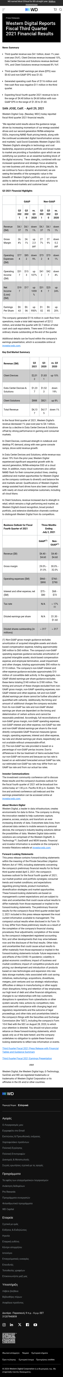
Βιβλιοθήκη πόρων (12, 1297)
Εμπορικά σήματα (40, 1353)
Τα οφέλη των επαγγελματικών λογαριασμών (25, 1180)
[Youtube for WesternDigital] (35, 1325)
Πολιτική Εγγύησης (12, 1148)
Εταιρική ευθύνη (10, 1241)
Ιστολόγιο (7, 1253)
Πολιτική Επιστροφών (13, 1153)
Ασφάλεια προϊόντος (13, 1302)
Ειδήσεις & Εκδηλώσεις (14, 1229)
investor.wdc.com (11, 345)
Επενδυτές (7, 1264)
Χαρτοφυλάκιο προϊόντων (15, 1142)
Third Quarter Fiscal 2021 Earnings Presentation (27, 1058)
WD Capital (8, 1209)
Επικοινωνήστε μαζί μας (14, 1276)
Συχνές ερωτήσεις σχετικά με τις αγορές (22, 1165)
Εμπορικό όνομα (26, 1359)
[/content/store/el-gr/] (31, 9)
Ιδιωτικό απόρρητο (10, 1353)
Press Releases (12, 18)
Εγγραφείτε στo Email (13, 1130)
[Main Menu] (4, 9)
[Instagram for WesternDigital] (4, 1325)
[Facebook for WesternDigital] (27, 1325)
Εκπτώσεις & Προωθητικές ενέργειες (21, 1136)
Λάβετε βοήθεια (10, 1291)
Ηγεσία (6, 1235)
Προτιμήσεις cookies (45, 1359)
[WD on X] (20, 1325)
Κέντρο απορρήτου (12, 1247)
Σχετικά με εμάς (10, 1224)
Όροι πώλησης (9, 1359)
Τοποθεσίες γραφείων (13, 1270)
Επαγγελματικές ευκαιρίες (15, 1258)
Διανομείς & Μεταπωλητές (15, 1159)
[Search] (60, 9)
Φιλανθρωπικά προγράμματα (17, 1203)
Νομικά (25, 1353)
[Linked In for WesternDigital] (11, 1325)
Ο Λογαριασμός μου (12, 1125)
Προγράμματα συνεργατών (16, 1197)
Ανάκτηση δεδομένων (13, 1186)
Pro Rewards (8, 1191)
